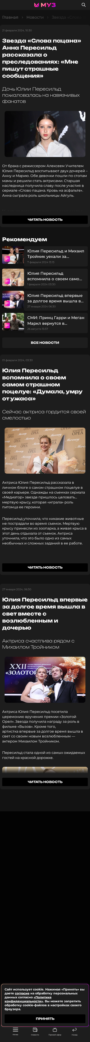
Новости (35, 1035)
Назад (74, 1035)
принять (45, 1019)
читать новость (45, 219)
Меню (15, 1034)
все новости (45, 342)
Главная (10, 17)
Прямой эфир (54, 1035)
